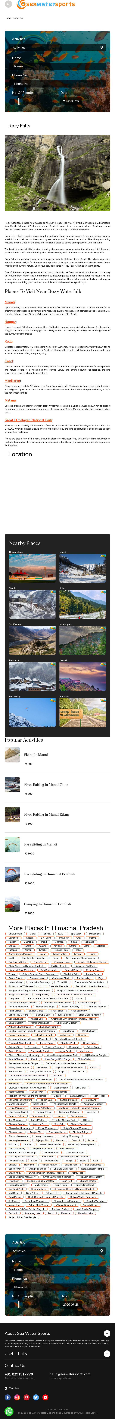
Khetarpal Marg (16, 1160)
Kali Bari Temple (59, 966)
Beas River (37, 1091)
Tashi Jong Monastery (36, 1201)
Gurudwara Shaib (60, 978)
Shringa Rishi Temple (40, 1071)
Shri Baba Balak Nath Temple (23, 1152)
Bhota (91, 1140)
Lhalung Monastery (70, 1136)
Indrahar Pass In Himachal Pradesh (74, 994)
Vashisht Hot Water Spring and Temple (27, 1095)
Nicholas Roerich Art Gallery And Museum (47, 1083)
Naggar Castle (65, 1051)
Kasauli (29, 937)
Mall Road (13, 1193)
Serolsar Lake (15, 1071)
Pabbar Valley (84, 978)
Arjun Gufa (14, 1083)
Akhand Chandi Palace (20, 1027)
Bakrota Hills (52, 1193)
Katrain (93, 1067)
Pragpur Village (44, 1112)
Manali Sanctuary (17, 1104)
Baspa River (15, 1168)
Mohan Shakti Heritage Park (82, 1144)
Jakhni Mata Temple (39, 1205)
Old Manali (80, 1087)
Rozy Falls (18, 18)
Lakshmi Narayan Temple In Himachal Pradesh (32, 1031)
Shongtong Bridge (37, 1168)
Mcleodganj (94, 933)
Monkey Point (51, 1152)
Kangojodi (74, 1047)
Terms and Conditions (57, 1409)
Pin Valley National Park (63, 1120)
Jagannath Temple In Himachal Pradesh (28, 1039)
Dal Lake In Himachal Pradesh (91, 986)
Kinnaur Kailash (49, 1164)
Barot (50, 1213)
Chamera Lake (38, 1189)
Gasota (12, 1144)
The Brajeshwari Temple (64, 1104)
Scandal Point (71, 970)
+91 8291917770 (19, 1374)
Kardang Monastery (18, 1140)
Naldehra (100, 946)
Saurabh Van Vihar (95, 1201)
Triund (92, 954)
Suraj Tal (58, 1124)
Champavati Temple (48, 1027)
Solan (74, 941)
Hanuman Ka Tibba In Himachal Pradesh (48, 998)
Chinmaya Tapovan (96, 1006)
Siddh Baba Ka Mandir (90, 1014)
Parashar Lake (85, 1213)
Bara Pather (32, 1193)
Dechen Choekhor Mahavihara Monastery (66, 1063)
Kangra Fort (14, 998)
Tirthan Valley (84, 1059)
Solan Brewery (67, 1148)
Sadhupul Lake (16, 1018)
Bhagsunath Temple (18, 994)
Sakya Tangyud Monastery (76, 1128)
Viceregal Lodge (62, 962)
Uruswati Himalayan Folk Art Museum (27, 1087)
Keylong (58, 946)
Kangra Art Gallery (42, 1108)
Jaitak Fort (65, 1035)
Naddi (11, 958)
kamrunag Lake (32, 1213)
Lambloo (28, 1144)
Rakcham (29, 1164)
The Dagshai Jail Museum (21, 1156)
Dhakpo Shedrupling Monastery (24, 1055)
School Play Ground (18, 1014)
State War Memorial (58, 986)
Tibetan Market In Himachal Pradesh (84, 1193)
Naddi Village (15, 1010)
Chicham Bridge (80, 1132)
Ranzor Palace (16, 1051)
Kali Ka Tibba (64, 1014)
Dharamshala (15, 933)
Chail (78, 937)
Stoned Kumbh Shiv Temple (74, 1156)
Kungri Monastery (44, 1136)
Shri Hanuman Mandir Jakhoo (80, 958)
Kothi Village (99, 1095)
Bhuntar (12, 946)
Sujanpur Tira (42, 1140)
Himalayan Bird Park (85, 966)
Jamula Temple (16, 1059)
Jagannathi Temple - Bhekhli (69, 1067)
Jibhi (86, 946)
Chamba (59, 941)
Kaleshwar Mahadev (69, 1112)
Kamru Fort (77, 1172)
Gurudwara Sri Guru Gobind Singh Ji (26, 1209)
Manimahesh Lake (40, 1023)
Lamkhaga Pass (93, 1164)
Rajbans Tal (14, 1047)
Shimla (47, 933)
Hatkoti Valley (15, 982)
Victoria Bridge (90, 1205)
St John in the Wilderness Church (25, 986)
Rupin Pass (61, 1185)
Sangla (69, 1160)
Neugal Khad (15, 1205)
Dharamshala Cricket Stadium (89, 982)
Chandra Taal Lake (80, 1124)
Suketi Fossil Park (43, 1035)
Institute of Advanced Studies (92, 962)
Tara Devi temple (49, 970)
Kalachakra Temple (87, 1002)
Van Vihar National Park (20, 1100)
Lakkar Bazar (92, 974)
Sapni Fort (67, 1181)
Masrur (79, 998)
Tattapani (13, 950)
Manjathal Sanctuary (40, 982)
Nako (83, 1160)
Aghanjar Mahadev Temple (57, 1002)
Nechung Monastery (18, 1006)
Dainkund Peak (16, 1189)
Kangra (27, 946)
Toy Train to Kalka (17, 962)
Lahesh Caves (36, 1010)
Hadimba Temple (58, 1091)
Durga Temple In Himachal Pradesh (46, 1172)
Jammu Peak (46, 1043)
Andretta (91, 1112)
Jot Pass (13, 1201)
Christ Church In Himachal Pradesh (26, 966)
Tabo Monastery (40, 1116)
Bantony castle (37, 978)
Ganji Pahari (15, 1197)
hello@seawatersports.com (70, 1374)
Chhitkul (12, 1164)
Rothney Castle (93, 970)
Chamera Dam (16, 1023)
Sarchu (72, 946)
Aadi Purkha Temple (86, 1209)
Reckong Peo (51, 1160)
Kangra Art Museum (93, 1104)
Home (8, 18)
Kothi (95, 1160)
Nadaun (60, 1140)
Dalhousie (13, 937)
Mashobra (28, 941)
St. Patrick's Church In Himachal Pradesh (74, 1189)
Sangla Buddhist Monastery (22, 1177)
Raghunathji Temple (40, 1051)
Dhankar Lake (15, 1132)
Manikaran (12, 381)
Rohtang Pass (61, 950)
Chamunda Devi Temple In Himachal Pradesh (73, 1018)
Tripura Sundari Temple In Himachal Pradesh (81, 1079)
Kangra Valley (42, 994)
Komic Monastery (47, 1128)
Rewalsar (66, 1213)
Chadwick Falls (70, 974)
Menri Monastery (17, 1148)
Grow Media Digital (87, 1412)
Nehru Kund (90, 1100)
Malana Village (60, 1087)
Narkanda (89, 941)
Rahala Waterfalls (77, 1095)
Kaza (78, 950)
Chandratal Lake (57, 1132)
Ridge (55, 958)
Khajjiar (77, 954)
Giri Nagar (33, 1047)
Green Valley (40, 962)
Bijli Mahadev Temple (95, 1055)
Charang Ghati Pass (64, 1168)
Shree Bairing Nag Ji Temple (57, 1177)
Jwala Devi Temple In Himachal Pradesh (79, 1108)
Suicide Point (71, 1164)
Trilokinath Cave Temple (20, 1043)
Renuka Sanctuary (18, 1035)
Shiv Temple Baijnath (19, 1112)
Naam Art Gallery (70, 1006)
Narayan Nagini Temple (92, 1168)
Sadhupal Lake (43, 1014)
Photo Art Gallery (60, 1209)
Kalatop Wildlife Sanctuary (83, 1197)
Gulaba (57, 1095)
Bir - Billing (46, 937)
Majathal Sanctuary (42, 1148)
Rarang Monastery (18, 1185)
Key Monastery (16, 1120)
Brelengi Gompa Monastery (40, 1181)
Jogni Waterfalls (16, 1091)
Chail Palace (57, 1010)
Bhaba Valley (15, 1172)
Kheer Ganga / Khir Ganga (57, 1059)
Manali (10, 302)
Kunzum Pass (40, 1124)
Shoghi (42, 950)
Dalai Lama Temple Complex (23, 1002)
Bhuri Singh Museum (67, 1023)
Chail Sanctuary (79, 1010)
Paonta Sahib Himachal (33, 958)
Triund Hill (62, 982)
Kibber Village (77, 1116)
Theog (12, 974)
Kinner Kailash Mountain (20, 954)
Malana (10, 400)
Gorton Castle (15, 978)
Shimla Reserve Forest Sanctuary (39, 974)
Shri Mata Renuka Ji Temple (69, 1039)
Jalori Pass (41, 1067)
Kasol (9, 361)
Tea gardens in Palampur (66, 1201)
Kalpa (34, 1160)
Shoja (61, 1071)
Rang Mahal (68, 1031)
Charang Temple (88, 1181)
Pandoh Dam (46, 1100)
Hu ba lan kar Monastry (90, 1177)
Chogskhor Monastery (19, 1128)
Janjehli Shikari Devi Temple (22, 1217)
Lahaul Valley (37, 1120)
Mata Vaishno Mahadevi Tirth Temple (26, 1075)
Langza (59, 1116)
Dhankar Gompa (17, 1124)
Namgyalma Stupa (45, 1006)
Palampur (64, 937)
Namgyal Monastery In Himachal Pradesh (29, 990)
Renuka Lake (88, 1031)
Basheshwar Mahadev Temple (23, 1063)
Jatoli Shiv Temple (75, 1152)
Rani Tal (82, 1035)
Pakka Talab (93, 1047)
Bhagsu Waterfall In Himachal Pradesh (76, 990)
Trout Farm (14, 1181)
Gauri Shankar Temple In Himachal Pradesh (30, 1079)
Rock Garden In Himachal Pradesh (45, 1197)
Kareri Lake (39, 1104)
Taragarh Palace (16, 1116)
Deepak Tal (35, 1132)
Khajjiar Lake (37, 1018)
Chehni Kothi (78, 1071)
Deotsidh (76, 1140)
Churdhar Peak (68, 1043)
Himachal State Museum (21, 970)
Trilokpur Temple (54, 1047)
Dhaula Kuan (89, 1043)
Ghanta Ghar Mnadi (66, 1205)
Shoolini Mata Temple (50, 1144)
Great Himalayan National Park (28, 420)
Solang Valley (59, 954)
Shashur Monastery (18, 1136)
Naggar (10, 322)
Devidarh (13, 1213)
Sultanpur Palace (68, 1100)
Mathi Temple (41, 1185)
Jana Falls (57, 1075)
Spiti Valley (76, 933)
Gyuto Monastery (17, 1108)
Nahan (28, 950)
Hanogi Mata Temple (19, 1067)
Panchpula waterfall (84, 1185)
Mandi (44, 941)
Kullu (9, 341)
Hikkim (86, 1120)
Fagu (100, 978)
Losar (43, 954)
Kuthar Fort (47, 1156)
